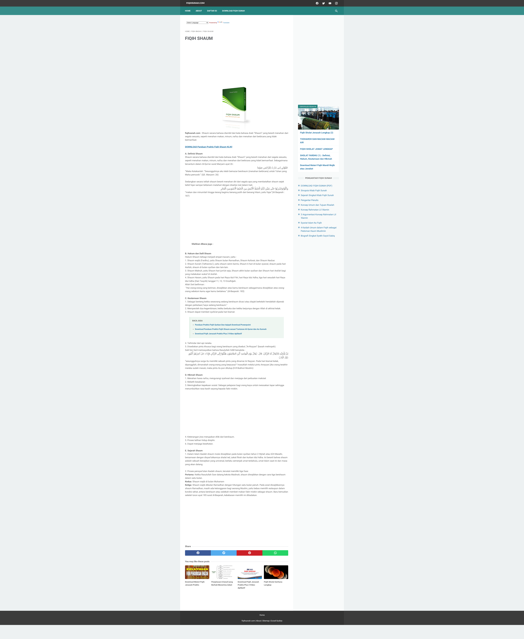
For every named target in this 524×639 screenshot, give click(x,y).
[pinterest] (249, 553)
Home (187, 11)
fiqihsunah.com (248, 621)
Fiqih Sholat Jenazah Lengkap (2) (316, 132)
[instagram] (336, 3)
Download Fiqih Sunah (233, 11)
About (199, 11)
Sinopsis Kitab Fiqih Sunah (314, 190)
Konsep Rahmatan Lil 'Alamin (315, 209)
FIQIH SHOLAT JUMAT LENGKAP (316, 149)
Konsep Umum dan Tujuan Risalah (317, 204)
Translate (226, 23)
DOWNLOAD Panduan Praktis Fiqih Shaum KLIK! (208, 147)
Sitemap (266, 621)
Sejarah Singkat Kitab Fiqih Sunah (317, 195)
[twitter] (323, 3)
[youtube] (330, 3)
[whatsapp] (275, 553)
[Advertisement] (236, 64)
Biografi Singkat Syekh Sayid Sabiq (318, 235)
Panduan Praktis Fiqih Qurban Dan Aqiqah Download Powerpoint (223, 325)
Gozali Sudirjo (276, 621)
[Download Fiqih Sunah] (197, 3)
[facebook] (317, 3)
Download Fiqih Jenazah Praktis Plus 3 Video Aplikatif (218, 334)
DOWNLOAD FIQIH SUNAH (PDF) (316, 185)
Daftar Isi (212, 11)
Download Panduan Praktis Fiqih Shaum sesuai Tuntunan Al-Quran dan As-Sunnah (231, 329)
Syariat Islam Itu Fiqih (311, 222)
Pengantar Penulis (309, 200)
